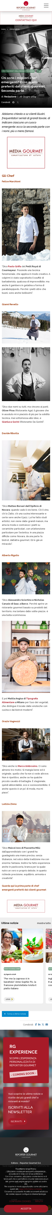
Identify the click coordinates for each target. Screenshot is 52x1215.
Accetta (26, 1208)
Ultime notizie (14, 29)
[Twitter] (43, 1024)
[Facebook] (36, 1024)
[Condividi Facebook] (13, 102)
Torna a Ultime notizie (15, 1014)
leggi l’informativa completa (30, 1189)
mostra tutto (44, 923)
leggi (8, 999)
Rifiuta (39, 1201)
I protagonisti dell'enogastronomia (18, 71)
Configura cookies (20, 1201)
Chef (39, 71)
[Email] (46, 1024)
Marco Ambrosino (27, 766)
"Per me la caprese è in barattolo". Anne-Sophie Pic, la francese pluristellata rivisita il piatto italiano (20, 983)
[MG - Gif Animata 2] (26, 18)
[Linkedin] (39, 1024)
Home (3, 29)
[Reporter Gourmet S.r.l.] (26, 5)
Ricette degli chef (12, 968)
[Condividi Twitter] (18, 102)
